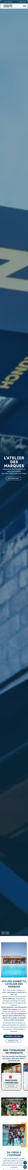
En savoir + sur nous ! (13, 1036)
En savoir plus (13, 477)
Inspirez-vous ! (13, 1041)
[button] (3, 933)
